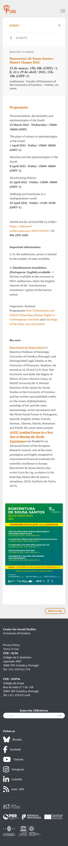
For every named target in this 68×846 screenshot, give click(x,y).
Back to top (55, 610)
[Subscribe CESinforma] (61, 715)
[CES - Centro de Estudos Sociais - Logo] (9, 7)
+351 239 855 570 (19, 669)
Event (14, 25)
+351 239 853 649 (19, 695)
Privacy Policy (11, 645)
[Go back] (11, 38)
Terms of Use (11, 649)
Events (21, 38)
